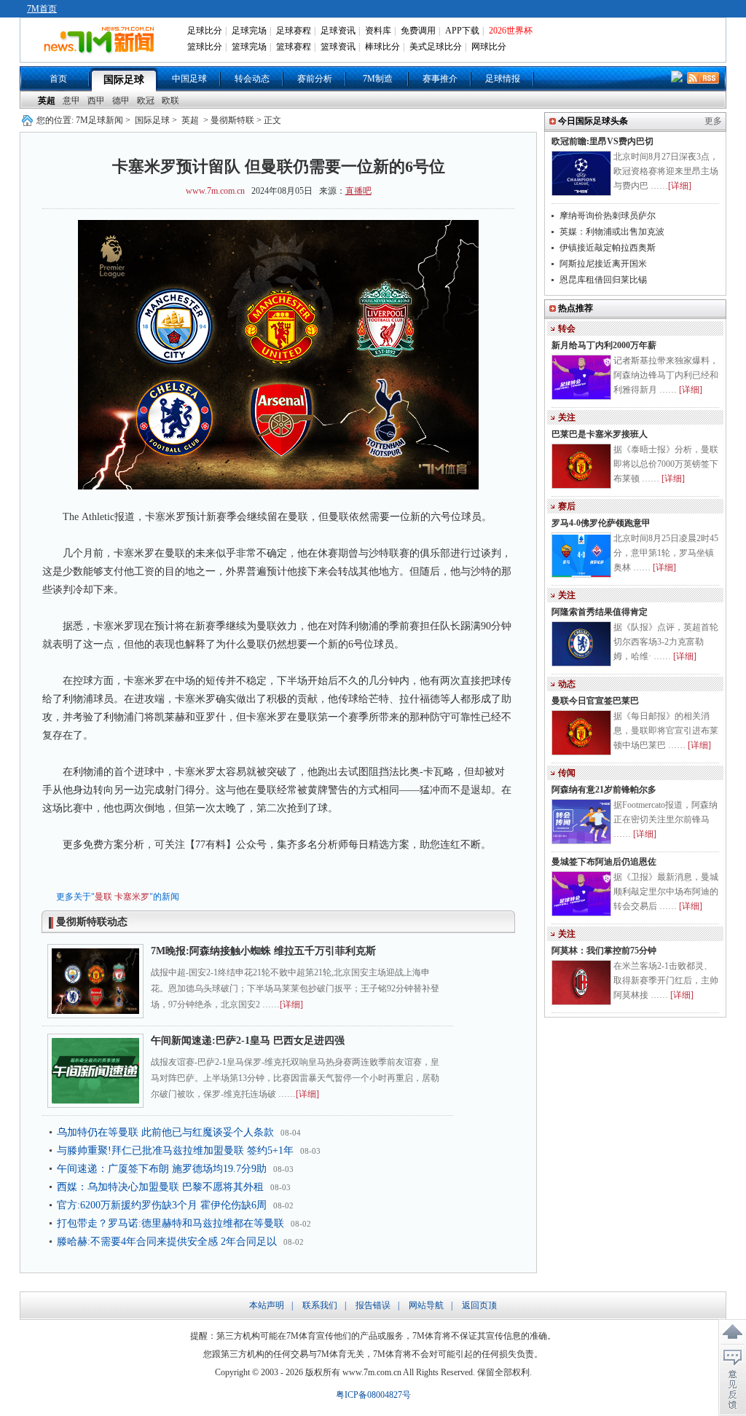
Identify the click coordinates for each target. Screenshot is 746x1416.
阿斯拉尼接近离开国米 (603, 264)
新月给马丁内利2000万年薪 (603, 345)
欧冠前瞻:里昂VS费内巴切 (602, 141)
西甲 (96, 100)
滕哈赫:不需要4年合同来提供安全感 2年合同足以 (167, 1241)
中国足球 (189, 79)
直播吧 (358, 191)
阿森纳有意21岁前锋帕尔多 (603, 789)
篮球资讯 (338, 47)
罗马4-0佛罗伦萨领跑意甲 (601, 523)
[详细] (291, 1004)
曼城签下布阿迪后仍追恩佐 (603, 862)
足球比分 (204, 30)
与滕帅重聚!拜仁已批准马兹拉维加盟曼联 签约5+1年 (175, 1150)
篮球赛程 (293, 47)
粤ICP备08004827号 (373, 1395)
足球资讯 (338, 30)
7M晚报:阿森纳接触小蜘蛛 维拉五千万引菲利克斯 (263, 950)
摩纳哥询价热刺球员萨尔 (608, 216)
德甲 (121, 100)
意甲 (71, 100)
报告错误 (373, 1305)
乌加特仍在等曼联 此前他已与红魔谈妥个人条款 (165, 1132)
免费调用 (418, 30)
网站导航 (426, 1305)
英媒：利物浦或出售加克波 (612, 232)
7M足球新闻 (99, 120)
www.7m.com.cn (215, 191)
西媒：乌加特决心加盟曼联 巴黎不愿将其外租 (160, 1186)
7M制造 (378, 79)
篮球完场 (249, 47)
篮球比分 (204, 47)
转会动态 (252, 79)
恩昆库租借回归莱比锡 (603, 280)
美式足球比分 (435, 47)
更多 (713, 121)
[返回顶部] (732, 1332)
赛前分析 (314, 79)
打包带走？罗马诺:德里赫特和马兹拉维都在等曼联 (170, 1223)
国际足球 (123, 79)
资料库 (378, 30)
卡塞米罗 (131, 897)
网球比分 (488, 47)
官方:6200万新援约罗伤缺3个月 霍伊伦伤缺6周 (162, 1205)
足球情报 (502, 79)
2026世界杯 (511, 30)
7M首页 (42, 9)
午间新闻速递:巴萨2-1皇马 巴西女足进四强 (248, 1040)
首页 (58, 79)
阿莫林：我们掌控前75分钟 (603, 950)
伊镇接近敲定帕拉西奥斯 (608, 248)
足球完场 (249, 30)
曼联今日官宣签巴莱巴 (595, 701)
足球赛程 (293, 30)
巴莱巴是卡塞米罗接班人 (599, 434)
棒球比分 (382, 47)
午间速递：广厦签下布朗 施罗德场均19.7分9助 (162, 1168)
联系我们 (319, 1305)
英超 (46, 100)
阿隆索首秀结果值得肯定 (599, 612)
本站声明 (266, 1305)
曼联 (103, 897)
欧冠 (145, 100)
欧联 (170, 100)
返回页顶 (479, 1305)
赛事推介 (440, 79)
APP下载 (462, 30)
